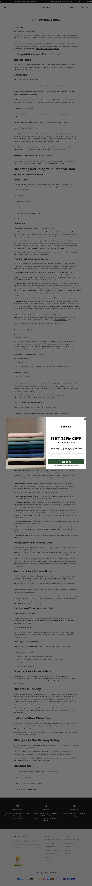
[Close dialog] (85, 419)
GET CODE (66, 462)
